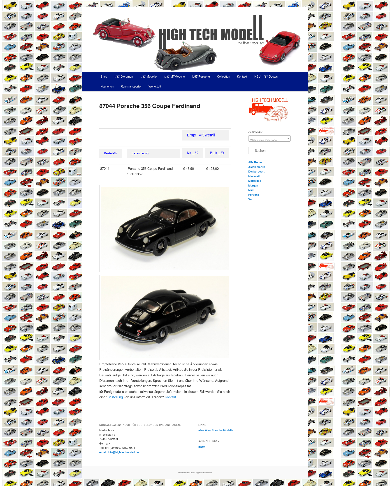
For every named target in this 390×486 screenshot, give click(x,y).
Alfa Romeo (255, 162)
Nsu (250, 190)
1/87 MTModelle (174, 76)
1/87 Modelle (148, 76)
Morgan (253, 185)
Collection (223, 76)
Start (103, 76)
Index (201, 447)
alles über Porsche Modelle (215, 430)
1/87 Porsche (201, 76)
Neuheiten (107, 86)
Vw (250, 199)
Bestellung (115, 396)
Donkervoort (256, 171)
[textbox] (269, 140)
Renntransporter (131, 86)
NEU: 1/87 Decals (266, 76)
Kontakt (242, 76)
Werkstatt (155, 86)
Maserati (254, 176)
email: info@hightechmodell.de (119, 452)
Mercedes (254, 181)
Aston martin (256, 167)
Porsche (253, 195)
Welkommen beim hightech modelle (195, 472)
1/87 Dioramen (123, 76)
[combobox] (269, 138)
